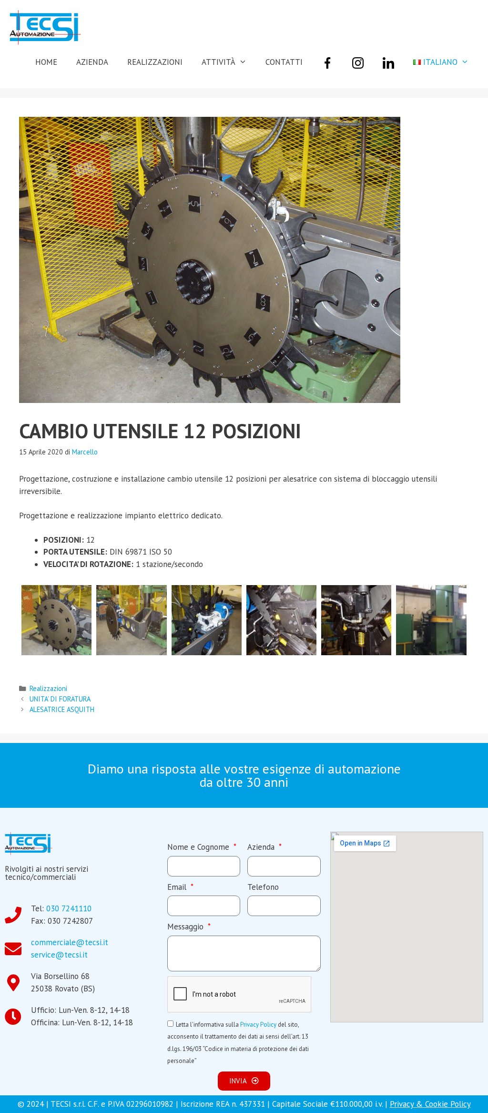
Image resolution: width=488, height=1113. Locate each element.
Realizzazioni (48, 688)
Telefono (263, 887)
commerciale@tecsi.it (69, 942)
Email (178, 887)
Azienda (262, 847)
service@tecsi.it (59, 954)
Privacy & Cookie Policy (430, 1104)
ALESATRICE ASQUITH (62, 709)
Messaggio (186, 926)
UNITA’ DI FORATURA (60, 698)
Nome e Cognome (199, 847)
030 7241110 (69, 908)
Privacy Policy (258, 1024)
